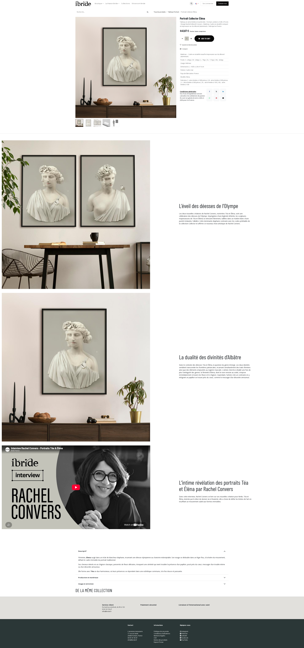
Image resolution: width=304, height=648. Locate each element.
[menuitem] (99, 3)
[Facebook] (209, 91)
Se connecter (208, 3)
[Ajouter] (191, 39)
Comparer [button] (185, 49)
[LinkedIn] (223, 91)
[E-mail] (223, 98)
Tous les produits (160, 12)
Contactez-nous (222, 3)
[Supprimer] (182, 39)
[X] (216, 91)
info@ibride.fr (107, 611)
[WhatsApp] (209, 98)
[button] (191, 4)
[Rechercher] (147, 12)
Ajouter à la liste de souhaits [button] (189, 45)
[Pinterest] (216, 98)
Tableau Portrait (173, 12)
